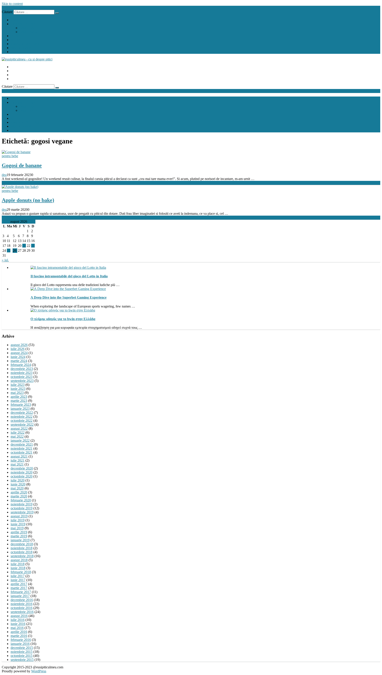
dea (4, 175)
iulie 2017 (18, 576)
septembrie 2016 (22, 612)
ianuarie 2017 (20, 596)
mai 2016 (17, 628)
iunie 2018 (18, 568)
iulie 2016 (18, 620)
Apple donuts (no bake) (28, 200)
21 (24, 246)
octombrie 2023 (21, 377)
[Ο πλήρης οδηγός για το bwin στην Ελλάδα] (63, 310)
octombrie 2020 (21, 476)
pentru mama (28, 32)
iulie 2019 (18, 520)
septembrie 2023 (22, 381)
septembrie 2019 (22, 512)
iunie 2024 (18, 357)
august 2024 (19, 353)
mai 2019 (17, 528)
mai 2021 (17, 464)
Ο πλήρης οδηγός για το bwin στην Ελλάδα (63, 319)
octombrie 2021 (21, 452)
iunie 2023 (18, 389)
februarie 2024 (21, 365)
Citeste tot (9, 183)
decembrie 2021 (22, 444)
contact (16, 52)
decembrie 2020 (22, 468)
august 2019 (19, 516)
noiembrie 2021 (21, 448)
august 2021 (19, 456)
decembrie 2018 (22, 544)
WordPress (38, 671)
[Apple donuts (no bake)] (20, 187)
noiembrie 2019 (21, 504)
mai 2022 (17, 436)
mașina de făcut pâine (26, 44)
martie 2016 (19, 636)
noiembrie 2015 (21, 652)
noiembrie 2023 (21, 373)
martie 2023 (19, 400)
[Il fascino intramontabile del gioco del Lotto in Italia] (68, 267)
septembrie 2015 (22, 659)
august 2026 (19, 345)
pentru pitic (27, 28)
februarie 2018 (21, 572)
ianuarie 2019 (20, 540)
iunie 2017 (18, 580)
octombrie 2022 (21, 420)
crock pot (17, 36)
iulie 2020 (18, 480)
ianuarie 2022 (20, 440)
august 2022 (19, 428)
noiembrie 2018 (21, 548)
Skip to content (12, 4)
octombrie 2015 (21, 656)
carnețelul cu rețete (24, 24)
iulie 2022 (18, 432)
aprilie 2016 (19, 632)
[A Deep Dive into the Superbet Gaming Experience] (68, 289)
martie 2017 (19, 588)
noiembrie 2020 (21, 472)
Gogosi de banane (22, 165)
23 (33, 246)
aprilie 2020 (19, 492)
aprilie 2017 (19, 584)
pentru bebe (10, 156)
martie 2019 (19, 536)
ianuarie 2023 (20, 408)
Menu (6, 8)
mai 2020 (17, 488)
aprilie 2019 (19, 532)
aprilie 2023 (19, 396)
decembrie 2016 (22, 600)
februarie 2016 (21, 640)
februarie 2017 (21, 592)
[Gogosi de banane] (16, 152)
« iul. (5, 260)
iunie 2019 (18, 524)
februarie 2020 (21, 500)
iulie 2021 (18, 460)
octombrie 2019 (21, 508)
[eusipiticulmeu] (27, 59)
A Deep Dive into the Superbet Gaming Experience (69, 297)
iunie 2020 (18, 484)
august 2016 (19, 616)
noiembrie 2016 (21, 604)
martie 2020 (19, 496)
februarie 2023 (21, 404)
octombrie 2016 (21, 608)
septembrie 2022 (22, 424)
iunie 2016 (18, 624)
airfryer (16, 40)
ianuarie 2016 (20, 644)
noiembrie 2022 (21, 416)
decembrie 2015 (22, 648)
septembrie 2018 (22, 556)
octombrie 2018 (21, 552)
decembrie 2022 (22, 412)
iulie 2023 (18, 385)
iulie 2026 (18, 349)
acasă (14, 20)
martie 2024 (19, 361)
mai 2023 (17, 393)
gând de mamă (21, 48)
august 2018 (19, 560)
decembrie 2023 (22, 369)
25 (8, 250)
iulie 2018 (18, 564)
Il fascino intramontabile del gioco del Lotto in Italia (69, 276)
